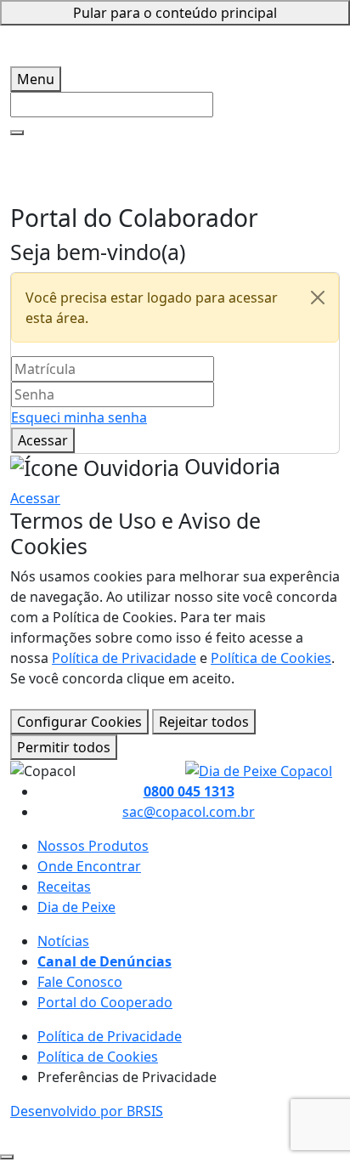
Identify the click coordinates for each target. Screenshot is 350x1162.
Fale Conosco (79, 981)
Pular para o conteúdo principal (175, 12)
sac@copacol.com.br (188, 811)
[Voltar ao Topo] (7, 1156)
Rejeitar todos (204, 721)
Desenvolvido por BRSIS (86, 1111)
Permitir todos (63, 747)
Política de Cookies (271, 658)
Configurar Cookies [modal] (79, 721)
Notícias (63, 941)
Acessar (43, 440)
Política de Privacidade (124, 658)
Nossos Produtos (93, 845)
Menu (35, 79)
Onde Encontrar (89, 866)
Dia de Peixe (76, 907)
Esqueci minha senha (79, 417)
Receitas (64, 886)
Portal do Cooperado (104, 1002)
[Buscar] (17, 132)
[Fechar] (317, 297)
